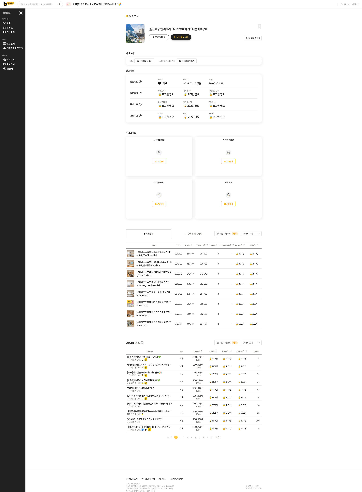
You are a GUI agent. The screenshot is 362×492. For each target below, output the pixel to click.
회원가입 (355, 4)
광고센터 (11, 43)
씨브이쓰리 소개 (132, 479)
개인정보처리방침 (148, 479)
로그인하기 (159, 161)
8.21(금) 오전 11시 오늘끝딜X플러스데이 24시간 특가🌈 (97, 4)
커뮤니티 (11, 59)
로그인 (346, 4)
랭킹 (9, 23)
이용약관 (162, 479)
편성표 (10, 27)
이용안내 (11, 64)
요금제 (10, 68)
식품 (181, 358)
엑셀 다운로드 (228, 233)
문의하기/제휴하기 (176, 479)
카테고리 (11, 32)
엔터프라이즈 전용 (15, 48)
